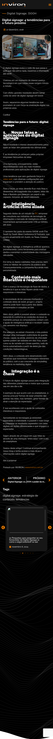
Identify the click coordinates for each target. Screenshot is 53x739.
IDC (36, 213)
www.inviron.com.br (34, 467)
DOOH (32, 13)
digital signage (12, 495)
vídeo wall (7, 179)
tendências (22, 499)
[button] (50, 5)
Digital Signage (17, 13)
